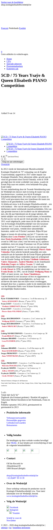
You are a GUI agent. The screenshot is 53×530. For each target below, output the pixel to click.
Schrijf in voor (13, 518)
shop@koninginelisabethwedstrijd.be (22, 475)
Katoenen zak (12, 69)
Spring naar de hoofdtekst (12, 2)
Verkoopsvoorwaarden (16, 418)
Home (9, 59)
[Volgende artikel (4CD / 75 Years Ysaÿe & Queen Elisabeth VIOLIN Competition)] (26, 125)
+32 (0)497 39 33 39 (15, 478)
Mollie (14, 443)
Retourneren (12, 425)
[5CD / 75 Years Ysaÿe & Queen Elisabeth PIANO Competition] (26, 139)
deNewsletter (14, 519)
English (22, 28)
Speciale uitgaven (14, 64)
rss (10, 527)
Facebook (13, 507)
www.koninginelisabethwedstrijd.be (22, 496)
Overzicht (5, 164)
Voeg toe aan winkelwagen (12, 162)
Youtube (16, 513)
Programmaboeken (15, 66)
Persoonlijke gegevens (16, 420)
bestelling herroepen (21, 527)
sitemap (4, 527)
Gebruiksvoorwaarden (16, 423)
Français (4, 28)
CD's (9, 61)
